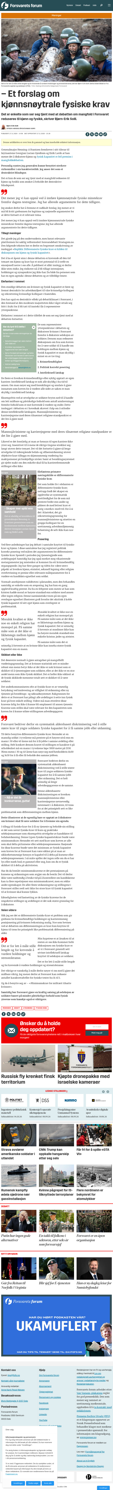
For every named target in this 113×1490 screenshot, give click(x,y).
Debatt (78, 5)
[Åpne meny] (109, 5)
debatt (17, 1008)
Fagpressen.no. (12, 1474)
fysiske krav (41, 1008)
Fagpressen (82, 1446)
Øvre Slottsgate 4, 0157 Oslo (14, 1401)
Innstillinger (103, 1488)
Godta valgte (33, 1483)
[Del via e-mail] (101, 134)
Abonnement (45, 1386)
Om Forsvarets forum (49, 1375)
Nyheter (70, 5)
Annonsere (44, 1381)
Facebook (43, 1403)
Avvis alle (48, 1483)
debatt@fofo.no (24, 368)
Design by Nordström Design (90, 1466)
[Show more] (33, 327)
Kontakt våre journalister (13, 1381)
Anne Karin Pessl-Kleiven (13, 1390)
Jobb (94, 5)
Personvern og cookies (50, 1397)
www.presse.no (88, 1437)
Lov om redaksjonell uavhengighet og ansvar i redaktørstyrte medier (91, 1377)
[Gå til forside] (21, 5)
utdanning (27, 1008)
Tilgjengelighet (46, 1392)
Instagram (44, 1409)
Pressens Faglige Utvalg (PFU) (93, 1416)
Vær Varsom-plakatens (90, 1393)
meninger (7, 1008)
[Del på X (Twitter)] (92, 134)
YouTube (43, 1420)
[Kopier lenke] (105, 134)
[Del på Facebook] (87, 134)
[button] (103, 1091)
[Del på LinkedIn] (96, 134)
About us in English (86, 1461)
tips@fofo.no (14, 1375)
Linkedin (43, 1415)
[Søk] (101, 5)
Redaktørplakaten (85, 1384)
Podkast (86, 5)
